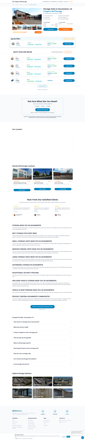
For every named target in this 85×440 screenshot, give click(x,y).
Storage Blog (46, 422)
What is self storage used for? (22, 343)
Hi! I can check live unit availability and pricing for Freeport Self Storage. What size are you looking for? (77, 433)
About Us (14, 423)
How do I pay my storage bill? (22, 337)
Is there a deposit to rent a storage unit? (25, 332)
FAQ (44, 423)
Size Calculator (60, 1)
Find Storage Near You (46, 1)
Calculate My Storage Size (42, 109)
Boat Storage (30, 428)
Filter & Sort (68, 52)
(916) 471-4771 (66, 29)
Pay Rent (71, 1)
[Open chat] (82, 437)
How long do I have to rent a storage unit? (26, 348)
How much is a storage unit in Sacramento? (26, 322)
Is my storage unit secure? (21, 364)
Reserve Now (50, 29)
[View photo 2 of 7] (19, 27)
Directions (39, 32)
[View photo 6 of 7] (39, 27)
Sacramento (26, 4)
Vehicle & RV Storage (32, 427)
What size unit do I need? (21, 327)
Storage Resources (54, 1)
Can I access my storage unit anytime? (25, 359)
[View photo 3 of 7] (24, 27)
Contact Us (66, 1)
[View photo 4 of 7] (29, 27)
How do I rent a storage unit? (22, 353)
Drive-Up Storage (31, 423)
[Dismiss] (83, 430)
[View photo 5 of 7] (34, 27)
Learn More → (14, 387)
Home (13, 4)
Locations (17, 4)
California (21, 4)
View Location (22, 190)
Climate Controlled (31, 425)
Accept (68, 436)
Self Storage (30, 420)
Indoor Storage (31, 422)
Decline (64, 436)
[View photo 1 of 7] (14, 27)
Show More (15, 211)
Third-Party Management (17, 425)
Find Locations (15, 422)
